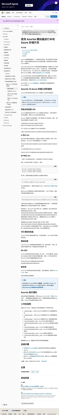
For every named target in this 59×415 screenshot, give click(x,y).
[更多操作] (56, 27)
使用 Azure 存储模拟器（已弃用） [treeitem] (11, 103)
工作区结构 (24, 54)
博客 (15, 414)
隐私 (24, 414)
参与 (20, 414)
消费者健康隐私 (30, 414)
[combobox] (10, 28)
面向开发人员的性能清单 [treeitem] (10, 112)
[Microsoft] (3, 13)
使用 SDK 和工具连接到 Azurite (32, 352)
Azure (27, 26)
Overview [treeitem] (7, 73)
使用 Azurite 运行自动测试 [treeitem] (12, 99)
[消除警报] (56, 3)
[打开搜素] (53, 12)
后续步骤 (24, 56)
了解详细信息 (44, 361)
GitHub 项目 (46, 296)
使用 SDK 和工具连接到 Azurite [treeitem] (12, 94)
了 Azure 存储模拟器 (33, 83)
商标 (44, 414)
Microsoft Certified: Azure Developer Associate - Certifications (36, 393)
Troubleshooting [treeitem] (8, 115)
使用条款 (39, 414)
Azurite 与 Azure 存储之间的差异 (29, 50)
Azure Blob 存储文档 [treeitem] (7, 31)
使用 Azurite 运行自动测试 (39, 80)
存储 (31, 26)
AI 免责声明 (3, 414)
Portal (47, 16)
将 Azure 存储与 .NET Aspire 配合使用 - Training (32, 386)
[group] (39, 199)
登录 (56, 12)
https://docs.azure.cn (34, 34)
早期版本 (10, 414)
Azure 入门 (53, 16)
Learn (22, 26)
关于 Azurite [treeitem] (10, 88)
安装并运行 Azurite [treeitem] (11, 91)
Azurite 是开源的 (26, 52)
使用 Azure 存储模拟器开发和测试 (32, 356)
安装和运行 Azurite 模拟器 (43, 73)
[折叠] (18, 25)
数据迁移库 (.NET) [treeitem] (9, 109)
